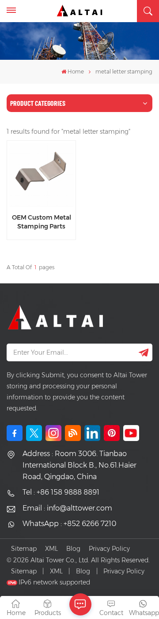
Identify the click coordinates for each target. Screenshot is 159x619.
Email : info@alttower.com (67, 508)
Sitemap (24, 549)
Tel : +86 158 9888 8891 (61, 492)
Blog (73, 549)
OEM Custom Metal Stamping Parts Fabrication (41, 221)
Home (76, 71)
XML (51, 549)
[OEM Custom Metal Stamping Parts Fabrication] (41, 175)
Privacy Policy (109, 549)
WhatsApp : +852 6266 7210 (69, 523)
